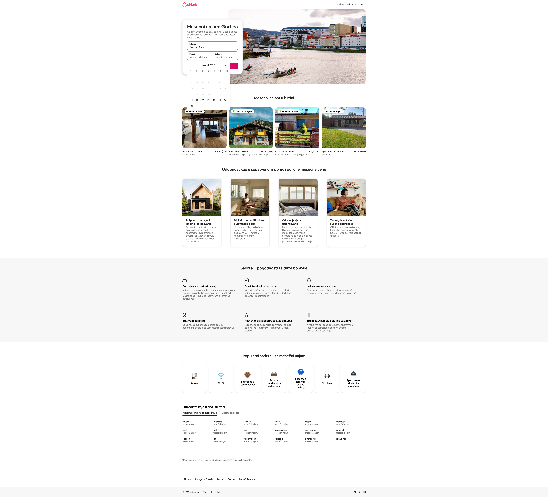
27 (208, 100)
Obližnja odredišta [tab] (230, 413)
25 (197, 100)
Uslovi (217, 492)
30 (225, 100)
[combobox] (212, 47)
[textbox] (199, 57)
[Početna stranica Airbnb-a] (189, 4)
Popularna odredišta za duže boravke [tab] (199, 413)
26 (203, 100)
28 (214, 100)
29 (220, 100)
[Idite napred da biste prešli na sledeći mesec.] (225, 65)
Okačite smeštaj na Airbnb (350, 4)
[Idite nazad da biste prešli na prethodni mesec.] (192, 65)
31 (192, 106)
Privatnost (207, 492)
